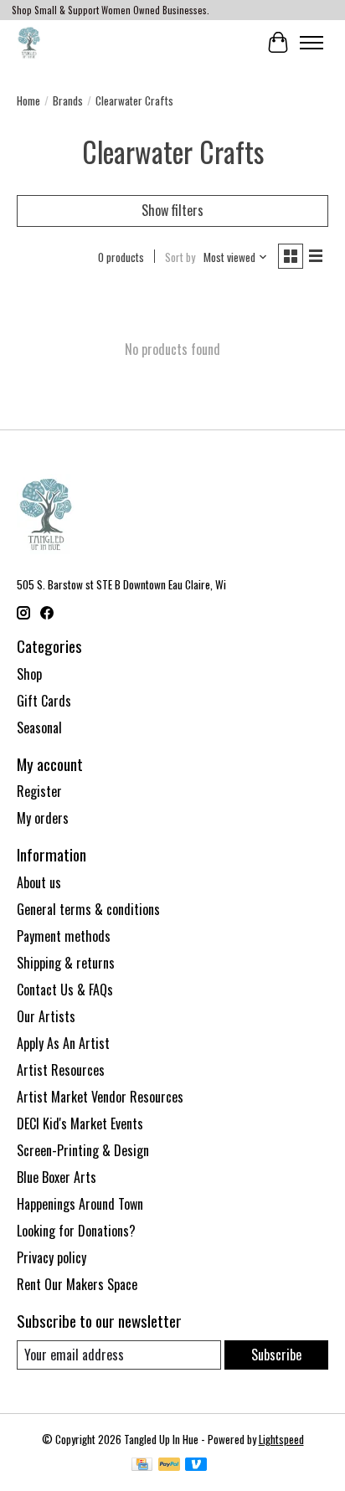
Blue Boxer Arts (56, 1177)
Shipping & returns (66, 963)
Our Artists (46, 1016)
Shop (29, 674)
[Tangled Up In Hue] (29, 42)
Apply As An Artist (63, 1043)
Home (28, 100)
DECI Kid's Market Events (80, 1123)
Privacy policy (51, 1257)
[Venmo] (196, 1466)
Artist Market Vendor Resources (100, 1097)
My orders (43, 818)
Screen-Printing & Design (83, 1150)
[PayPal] (169, 1466)
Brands (68, 100)
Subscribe (276, 1354)
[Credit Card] (141, 1466)
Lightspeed (281, 1439)
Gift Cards (44, 701)
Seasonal (39, 727)
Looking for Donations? (76, 1231)
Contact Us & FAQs (65, 989)
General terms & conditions (88, 909)
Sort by (180, 257)
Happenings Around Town (80, 1204)
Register (39, 791)
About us (39, 882)
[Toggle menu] (311, 42)
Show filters (172, 210)
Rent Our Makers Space (77, 1284)
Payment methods (64, 936)
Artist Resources (61, 1070)
